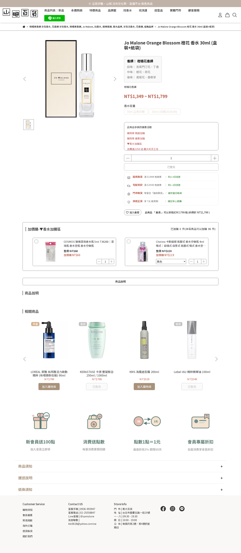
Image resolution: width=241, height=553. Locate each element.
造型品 (158, 10)
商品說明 (120, 281)
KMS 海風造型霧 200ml (144, 371)
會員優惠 (27, 515)
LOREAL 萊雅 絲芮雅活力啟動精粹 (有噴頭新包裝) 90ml (49, 373)
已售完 (171, 167)
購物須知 (27, 510)
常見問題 (27, 520)
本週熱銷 (76, 10)
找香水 (127, 10)
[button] (115, 79)
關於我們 (27, 536)
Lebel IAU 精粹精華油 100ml (192, 371)
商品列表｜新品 (54, 10)
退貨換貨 (27, 531)
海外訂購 (27, 525)
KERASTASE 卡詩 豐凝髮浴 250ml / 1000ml (96, 373)
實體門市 (175, 10)
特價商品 (95, 10)
